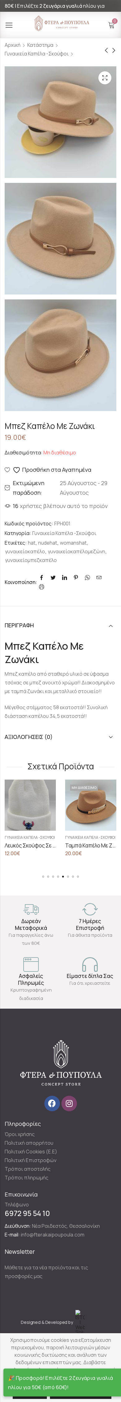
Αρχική (12, 45)
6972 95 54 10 (27, 1213)
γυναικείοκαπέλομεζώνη (76, 551)
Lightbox (104, 77)
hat (31, 542)
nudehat (47, 542)
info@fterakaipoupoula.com (52, 1234)
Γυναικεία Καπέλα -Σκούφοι (37, 53)
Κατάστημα (40, 45)
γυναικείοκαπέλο (25, 551)
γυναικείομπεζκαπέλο (31, 560)
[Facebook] (52, 1103)
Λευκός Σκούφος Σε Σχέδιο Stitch (44, 845)
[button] (43, 877)
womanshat (73, 542)
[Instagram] (69, 1103)
